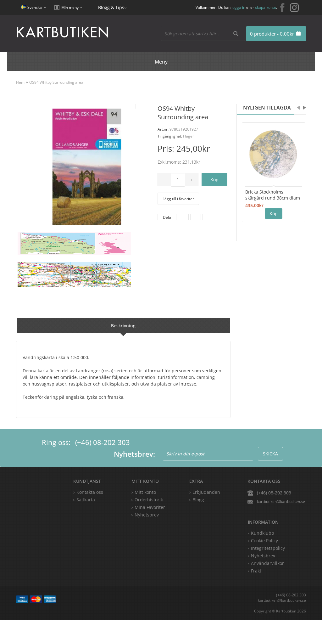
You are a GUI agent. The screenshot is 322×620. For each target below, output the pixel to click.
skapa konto (265, 7)
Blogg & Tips (111, 7)
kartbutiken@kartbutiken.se (281, 501)
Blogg (198, 500)
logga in (238, 7)
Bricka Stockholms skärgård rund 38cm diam (272, 195)
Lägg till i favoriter (178, 198)
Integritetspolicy (268, 548)
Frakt (256, 571)
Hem (20, 82)
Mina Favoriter (150, 507)
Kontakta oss (89, 492)
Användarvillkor (267, 563)
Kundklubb (262, 533)
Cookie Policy (264, 541)
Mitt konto (145, 492)
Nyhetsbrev (147, 515)
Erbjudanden (206, 492)
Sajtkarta (85, 500)
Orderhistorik (149, 500)
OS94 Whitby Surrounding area (56, 82)
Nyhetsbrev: (134, 454)
